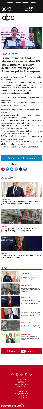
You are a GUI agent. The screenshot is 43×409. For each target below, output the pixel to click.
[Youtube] (30, 374)
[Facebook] (12, 374)
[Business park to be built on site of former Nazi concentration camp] (10, 325)
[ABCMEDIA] (8, 17)
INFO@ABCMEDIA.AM (21, 394)
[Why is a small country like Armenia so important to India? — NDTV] (10, 337)
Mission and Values (21, 384)
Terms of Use (21, 387)
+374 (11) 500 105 (21, 398)
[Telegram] (21, 374)
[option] (21, 1)
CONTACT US (21, 391)
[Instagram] (17, 374)
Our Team (21, 382)
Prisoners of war (12, 406)
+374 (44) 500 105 (21, 396)
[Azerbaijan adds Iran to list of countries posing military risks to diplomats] (21, 216)
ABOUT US (21, 379)
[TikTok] (26, 374)
